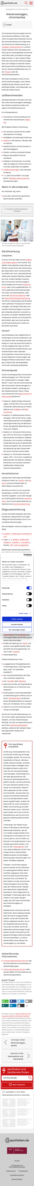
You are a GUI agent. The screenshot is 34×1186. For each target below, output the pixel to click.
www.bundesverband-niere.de (16, 961)
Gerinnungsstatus (21, 545)
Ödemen (21, 681)
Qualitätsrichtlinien (17, 1175)
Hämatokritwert (14, 698)
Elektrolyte (24, 539)
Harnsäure (25, 542)
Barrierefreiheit (17, 1179)
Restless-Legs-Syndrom (19, 178)
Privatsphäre (23, 1171)
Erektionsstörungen (11, 170)
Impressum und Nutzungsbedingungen (17, 1166)
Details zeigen (23, 613)
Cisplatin (16, 652)
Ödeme (6, 140)
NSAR (25, 643)
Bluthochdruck (16, 47)
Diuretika (11, 681)
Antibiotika (22, 635)
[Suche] (26, 3)
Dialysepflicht (18, 847)
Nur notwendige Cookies (17, 630)
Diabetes (5, 47)
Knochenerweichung (21, 504)
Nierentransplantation (19, 725)
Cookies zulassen (17, 619)
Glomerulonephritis (17, 295)
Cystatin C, (16, 542)
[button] (5, 1001)
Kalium (22, 480)
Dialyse (8, 72)
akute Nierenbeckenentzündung (17, 298)
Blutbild (16, 539)
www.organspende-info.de (14, 969)
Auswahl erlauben (17, 624)
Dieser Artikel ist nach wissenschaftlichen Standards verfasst (16, 1015)
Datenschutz (10, 1171)
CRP (11, 545)
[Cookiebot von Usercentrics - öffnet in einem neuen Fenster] (24, 555)
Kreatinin (7, 534)
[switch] (29, 593)
